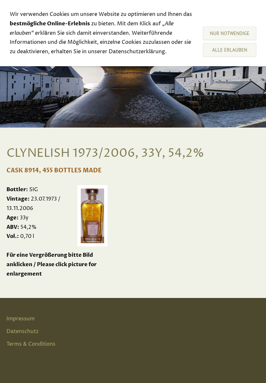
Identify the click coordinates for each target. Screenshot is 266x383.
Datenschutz (22, 331)
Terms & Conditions (30, 344)
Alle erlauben (229, 50)
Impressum (20, 318)
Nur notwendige (229, 33)
